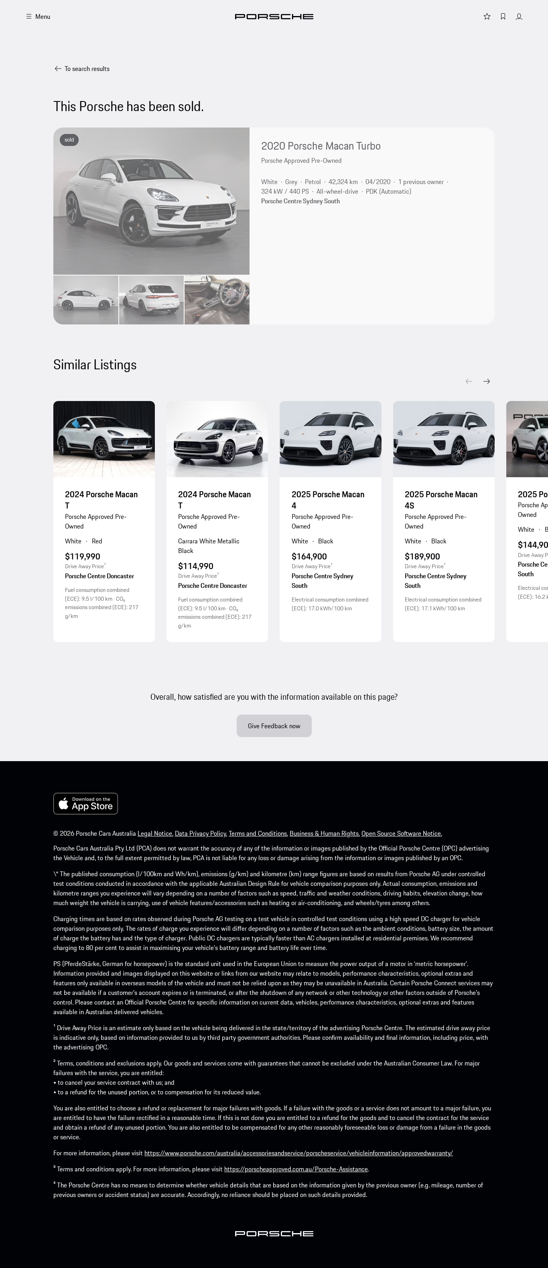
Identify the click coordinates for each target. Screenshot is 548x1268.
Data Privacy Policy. (201, 833)
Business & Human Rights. (325, 833)
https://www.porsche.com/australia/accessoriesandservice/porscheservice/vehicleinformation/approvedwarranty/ (298, 1153)
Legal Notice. (155, 833)
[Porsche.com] (274, 16)
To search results (87, 68)
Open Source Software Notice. (401, 833)
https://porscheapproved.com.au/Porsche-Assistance (296, 1169)
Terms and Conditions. (258, 833)
